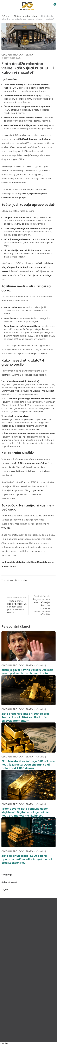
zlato (24, 580)
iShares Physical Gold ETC (15, 405)
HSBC (17, 263)
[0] (53, 6)
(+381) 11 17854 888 (13, 1016)
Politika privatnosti (29, 1036)
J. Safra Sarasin (12, 332)
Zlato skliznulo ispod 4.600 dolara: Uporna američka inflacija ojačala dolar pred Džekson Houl (28, 859)
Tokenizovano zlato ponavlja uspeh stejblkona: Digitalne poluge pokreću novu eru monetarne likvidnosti (26, 812)
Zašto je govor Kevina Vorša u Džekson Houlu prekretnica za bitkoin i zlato (27, 671)
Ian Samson (29, 166)
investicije (15, 580)
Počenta (5, 16)
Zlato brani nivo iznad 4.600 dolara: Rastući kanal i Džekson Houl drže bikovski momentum (25, 717)
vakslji (43, 665)
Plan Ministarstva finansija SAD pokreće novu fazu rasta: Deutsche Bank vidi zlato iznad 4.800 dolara (28, 764)
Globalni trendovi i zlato (25, 16)
